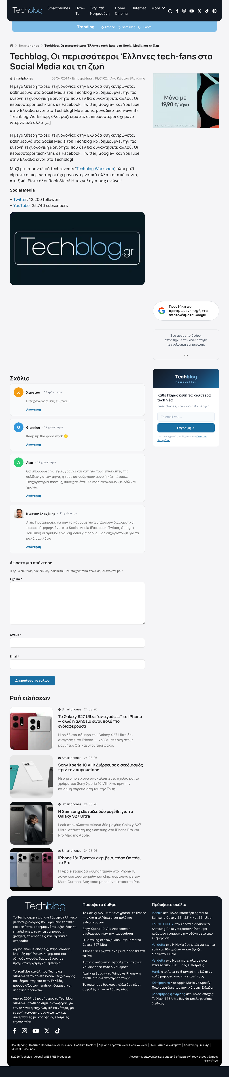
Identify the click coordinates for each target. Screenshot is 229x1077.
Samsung (129, 27)
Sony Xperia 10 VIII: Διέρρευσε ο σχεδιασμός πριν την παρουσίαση (100, 767)
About (38, 1056)
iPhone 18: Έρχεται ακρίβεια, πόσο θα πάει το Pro (99, 860)
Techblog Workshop (95, 168)
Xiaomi (147, 27)
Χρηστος (33, 392)
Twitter (20, 199)
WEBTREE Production (57, 1056)
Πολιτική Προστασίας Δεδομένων (50, 1045)
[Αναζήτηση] (170, 11)
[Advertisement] (77, 328)
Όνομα (15, 635)
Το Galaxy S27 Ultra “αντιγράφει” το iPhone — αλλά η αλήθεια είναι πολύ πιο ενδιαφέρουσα (100, 721)
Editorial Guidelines (23, 1049)
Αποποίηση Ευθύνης (196, 1045)
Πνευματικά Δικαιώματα (166, 1045)
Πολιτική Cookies (85, 1045)
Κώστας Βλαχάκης (131, 78)
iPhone (110, 27)
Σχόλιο (16, 579)
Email (14, 656)
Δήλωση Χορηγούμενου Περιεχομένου (123, 1045)
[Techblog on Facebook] (177, 10)
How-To (80, 11)
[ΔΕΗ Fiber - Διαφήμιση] (186, 100)
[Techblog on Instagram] (184, 10)
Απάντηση (33, 409)
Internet (139, 8)
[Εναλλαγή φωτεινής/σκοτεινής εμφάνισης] (214, 11)
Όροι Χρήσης (19, 1045)
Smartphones (58, 8)
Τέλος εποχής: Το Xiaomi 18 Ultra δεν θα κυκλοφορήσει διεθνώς (183, 998)
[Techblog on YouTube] (191, 10)
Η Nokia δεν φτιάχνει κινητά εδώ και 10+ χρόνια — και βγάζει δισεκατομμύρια (183, 949)
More (155, 8)
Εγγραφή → (186, 428)
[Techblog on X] (199, 10)
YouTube (21, 205)
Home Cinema (121, 11)
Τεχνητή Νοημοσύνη (100, 11)
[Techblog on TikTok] (207, 10)
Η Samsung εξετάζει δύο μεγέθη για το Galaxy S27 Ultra (95, 814)
